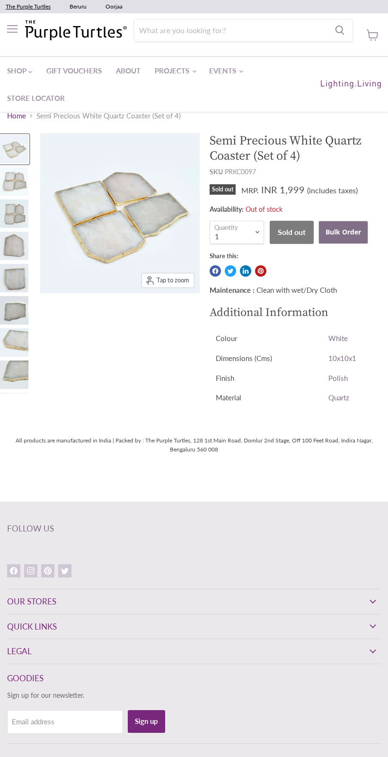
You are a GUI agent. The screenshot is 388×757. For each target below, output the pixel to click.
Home (16, 116)
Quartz (338, 397)
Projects (173, 70)
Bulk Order (343, 231)
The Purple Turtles (28, 6)
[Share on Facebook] (215, 271)
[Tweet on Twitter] (230, 271)
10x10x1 (342, 358)
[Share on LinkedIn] (245, 271)
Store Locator (36, 98)
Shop (17, 70)
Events (223, 70)
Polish (338, 378)
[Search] (340, 30)
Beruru (78, 6)
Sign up (146, 721)
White (338, 338)
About (128, 70)
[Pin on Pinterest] (260, 271)
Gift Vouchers (74, 70)
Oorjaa (114, 6)
